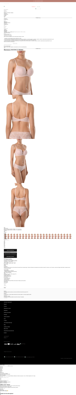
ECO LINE (38, 6)
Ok (0, 394)
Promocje (33, 6)
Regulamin (5, 310)
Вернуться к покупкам (3, 382)
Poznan (1, 369)
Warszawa (1, 367)
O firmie (47, 3)
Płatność (61, 3)
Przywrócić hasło (6, 34)
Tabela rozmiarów (7, 316)
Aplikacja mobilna (7, 326)
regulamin (8, 31)
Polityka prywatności (7, 312)
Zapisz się (1, 390)
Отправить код (38, 17)
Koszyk (70, 6)
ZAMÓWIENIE (7, 374)
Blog (4, 324)
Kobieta (5, 29)
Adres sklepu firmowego (8, 322)
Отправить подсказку (3, 381)
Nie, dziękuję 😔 (5, 390)
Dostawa (58, 3)
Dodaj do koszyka (10, 250)
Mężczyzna (5, 30)
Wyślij (5, 287)
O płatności (5, 295)
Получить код (15, 43)
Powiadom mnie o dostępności (10, 253)
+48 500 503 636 (7, 3)
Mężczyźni (13, 6)
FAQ (5, 318)
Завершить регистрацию (7, 44)
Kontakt (5, 332)
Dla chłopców (27, 6)
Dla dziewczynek (20, 6)
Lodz (0, 371)
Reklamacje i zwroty (66, 3)
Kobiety (8, 6)
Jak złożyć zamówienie (52, 3)
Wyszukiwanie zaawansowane (9, 330)
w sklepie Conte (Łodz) (12, 262)
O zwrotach (5, 297)
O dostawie (5, 292)
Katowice (1, 368)
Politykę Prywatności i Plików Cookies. (19, 31)
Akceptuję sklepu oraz (14, 31)
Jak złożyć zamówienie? (8, 302)
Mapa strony (6, 328)
